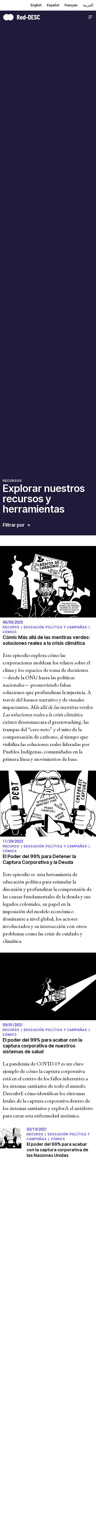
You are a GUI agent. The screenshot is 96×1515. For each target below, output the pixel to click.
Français (71, 5)
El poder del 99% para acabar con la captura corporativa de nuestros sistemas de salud (42, 1045)
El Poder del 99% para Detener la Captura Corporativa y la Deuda (39, 859)
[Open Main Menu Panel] (90, 16)
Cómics (10, 632)
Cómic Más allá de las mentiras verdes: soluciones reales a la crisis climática (46, 640)
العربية (88, 5)
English (36, 5)
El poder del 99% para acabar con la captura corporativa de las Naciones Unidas (57, 1149)
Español (53, 5)
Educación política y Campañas (55, 627)
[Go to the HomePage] (21, 16)
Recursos (12, 480)
